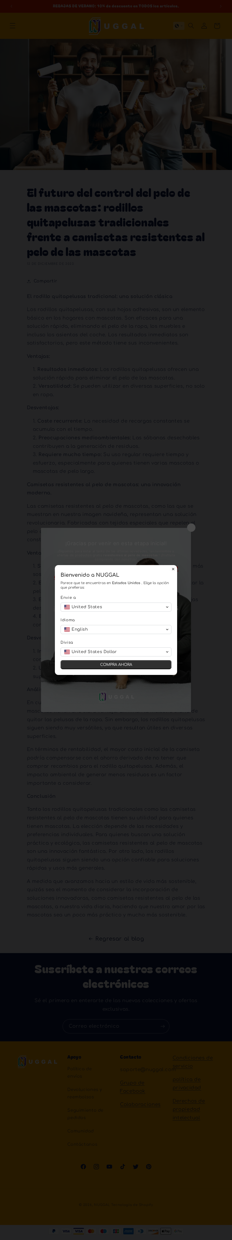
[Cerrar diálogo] (173, 569)
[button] (116, 607)
